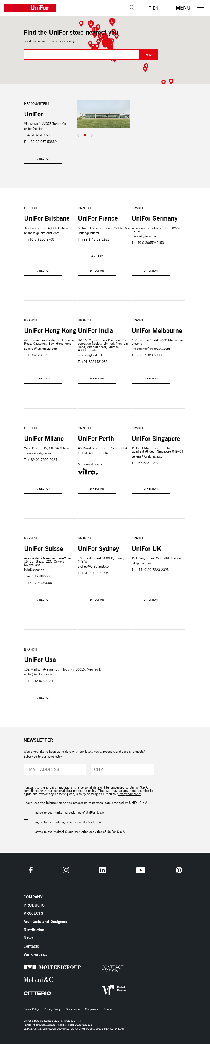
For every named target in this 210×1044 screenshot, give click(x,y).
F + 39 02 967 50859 (40, 141)
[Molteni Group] (31, 967)
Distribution (34, 930)
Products (34, 905)
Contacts (31, 946)
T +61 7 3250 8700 (39, 239)
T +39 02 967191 (37, 135)
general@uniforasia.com (41, 348)
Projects (33, 913)
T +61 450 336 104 (93, 453)
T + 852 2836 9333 (39, 355)
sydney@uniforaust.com (94, 566)
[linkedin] (102, 870)
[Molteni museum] (108, 990)
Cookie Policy (31, 1009)
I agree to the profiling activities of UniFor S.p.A (67, 822)
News (28, 938)
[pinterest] (179, 870)
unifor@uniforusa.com (39, 674)
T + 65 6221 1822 (145, 463)
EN (155, 8)
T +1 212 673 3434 (38, 680)
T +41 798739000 (38, 582)
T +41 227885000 (37, 576)
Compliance (91, 1009)
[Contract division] (108, 968)
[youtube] (140, 870)
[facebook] (31, 870)
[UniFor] (61, 8)
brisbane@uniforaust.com (41, 233)
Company (33, 897)
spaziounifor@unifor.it (39, 453)
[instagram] (66, 870)
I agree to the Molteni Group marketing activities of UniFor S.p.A (79, 831)
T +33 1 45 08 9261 (93, 239)
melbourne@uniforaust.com (151, 348)
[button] (112, 22)
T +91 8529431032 (92, 361)
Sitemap (108, 1009)
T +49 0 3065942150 (148, 242)
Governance (73, 1009)
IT (149, 8)
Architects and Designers (45, 921)
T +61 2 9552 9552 (93, 573)
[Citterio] (31, 993)
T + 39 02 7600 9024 (40, 459)
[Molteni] (31, 979)
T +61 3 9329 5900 (147, 355)
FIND (149, 55)
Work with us (35, 954)
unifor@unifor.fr (88, 233)
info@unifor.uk (141, 563)
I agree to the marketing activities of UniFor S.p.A (68, 812)
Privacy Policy (52, 1009)
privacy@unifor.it (129, 794)
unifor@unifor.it (34, 128)
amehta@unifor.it (90, 355)
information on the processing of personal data (78, 802)
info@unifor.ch (34, 569)
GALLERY (97, 256)
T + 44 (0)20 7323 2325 (150, 569)
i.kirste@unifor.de (144, 236)
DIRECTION (43, 159)
